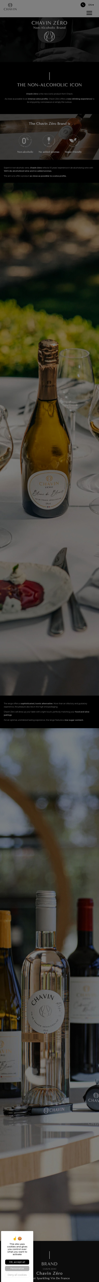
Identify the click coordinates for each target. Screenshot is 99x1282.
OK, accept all (17, 1262)
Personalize (17, 1268)
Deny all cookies (17, 1275)
